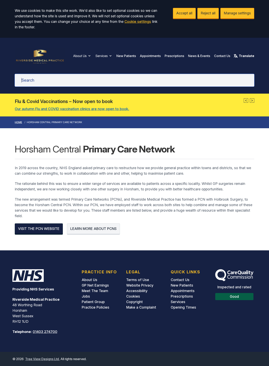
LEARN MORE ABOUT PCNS (93, 229)
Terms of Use (137, 280)
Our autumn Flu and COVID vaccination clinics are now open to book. (72, 109)
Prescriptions (174, 56)
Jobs (86, 296)
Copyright (134, 302)
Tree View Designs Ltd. (42, 359)
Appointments (150, 56)
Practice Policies (95, 307)
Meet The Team (95, 291)
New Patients (126, 56)
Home (18, 122)
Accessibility (136, 291)
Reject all (208, 13)
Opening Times (183, 307)
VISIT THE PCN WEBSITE (38, 229)
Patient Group (93, 302)
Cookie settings (137, 21)
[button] (246, 100)
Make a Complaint (141, 307)
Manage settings (237, 13)
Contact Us (222, 56)
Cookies (133, 296)
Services (101, 56)
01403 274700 (45, 332)
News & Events (199, 56)
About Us (80, 56)
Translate (246, 56)
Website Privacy (139, 285)
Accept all (184, 13)
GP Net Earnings (95, 285)
